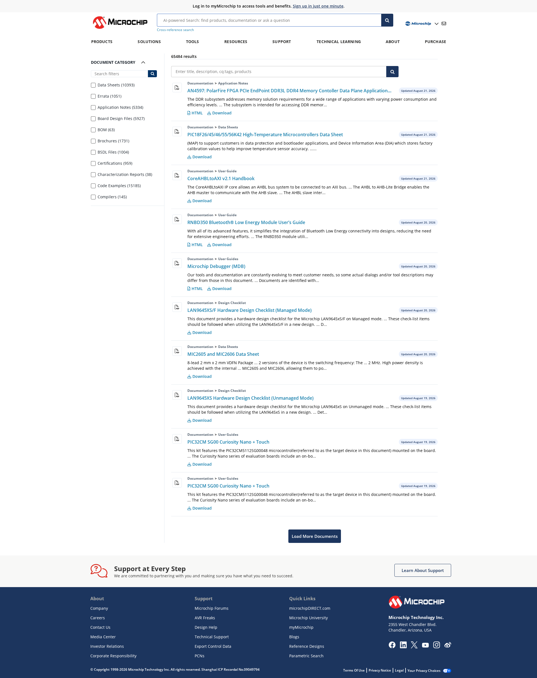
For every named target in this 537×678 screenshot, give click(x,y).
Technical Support (212, 636)
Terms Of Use (354, 670)
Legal (399, 670)
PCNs (199, 655)
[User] (421, 23)
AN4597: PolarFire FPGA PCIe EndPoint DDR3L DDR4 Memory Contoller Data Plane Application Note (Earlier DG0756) (311, 91)
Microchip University (308, 617)
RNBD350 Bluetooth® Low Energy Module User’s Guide (246, 222)
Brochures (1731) (113, 141)
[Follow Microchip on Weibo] (447, 646)
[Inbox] (444, 23)
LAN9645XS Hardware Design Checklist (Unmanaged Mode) (250, 398)
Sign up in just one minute (318, 6)
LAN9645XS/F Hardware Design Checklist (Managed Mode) (249, 310)
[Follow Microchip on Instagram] (436, 646)
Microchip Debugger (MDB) (216, 266)
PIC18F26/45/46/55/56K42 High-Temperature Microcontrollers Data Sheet (265, 134)
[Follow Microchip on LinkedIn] (403, 646)
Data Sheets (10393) (116, 85)
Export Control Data (213, 646)
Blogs (294, 636)
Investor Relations (107, 646)
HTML (197, 113)
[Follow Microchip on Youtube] (425, 646)
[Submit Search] (152, 73)
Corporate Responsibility (113, 655)
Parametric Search (306, 655)
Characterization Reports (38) (125, 174)
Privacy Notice (380, 670)
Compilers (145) (112, 197)
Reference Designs (306, 646)
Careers (97, 617)
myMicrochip (301, 627)
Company (99, 608)
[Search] (387, 20)
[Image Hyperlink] (120, 29)
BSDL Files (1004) (113, 152)
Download (222, 113)
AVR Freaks (205, 617)
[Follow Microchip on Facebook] (391, 646)
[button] (422, 570)
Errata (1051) (109, 96)
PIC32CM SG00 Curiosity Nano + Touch (228, 442)
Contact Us (100, 627)
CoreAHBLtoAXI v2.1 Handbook (221, 178)
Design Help (206, 627)
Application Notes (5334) (120, 107)
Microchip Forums (212, 608)
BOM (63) (106, 130)
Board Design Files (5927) (121, 118)
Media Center (103, 636)
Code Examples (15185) (119, 185)
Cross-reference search (175, 29)
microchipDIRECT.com (309, 608)
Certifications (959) (115, 163)
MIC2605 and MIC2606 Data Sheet (223, 354)
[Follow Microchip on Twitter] (414, 646)
